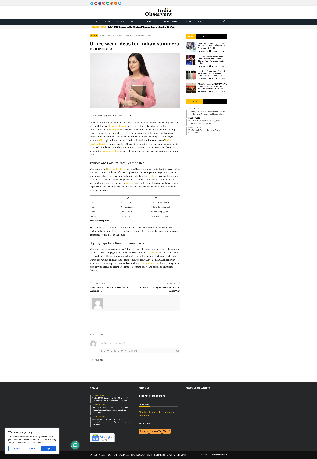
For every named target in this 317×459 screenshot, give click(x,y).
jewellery (154, 252)
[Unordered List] (118, 350)
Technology (151, 21)
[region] (32, 441)
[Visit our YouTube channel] (142, 396)
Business (135, 21)
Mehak (203, 51)
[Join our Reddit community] (160, 396)
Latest (96, 21)
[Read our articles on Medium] (153, 396)
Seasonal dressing (118, 125)
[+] (135, 351)
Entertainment (171, 21)
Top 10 (166, 431)
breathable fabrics (116, 168)
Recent (191, 36)
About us (143, 411)
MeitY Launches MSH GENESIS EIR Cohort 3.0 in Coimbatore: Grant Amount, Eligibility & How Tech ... (212, 86)
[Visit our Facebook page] (139, 396)
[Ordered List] (115, 350)
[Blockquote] (122, 350)
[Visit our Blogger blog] (157, 396)
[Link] (129, 350)
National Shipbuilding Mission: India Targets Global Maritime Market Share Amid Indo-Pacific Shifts (211, 59)
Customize (16, 448)
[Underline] (108, 350)
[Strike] (111, 350)
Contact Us (155, 431)
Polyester (154, 175)
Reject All (32, 448)
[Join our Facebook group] (164, 396)
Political (121, 21)
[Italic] (104, 350)
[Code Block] (125, 350)
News (107, 21)
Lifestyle (202, 21)
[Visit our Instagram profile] (150, 396)
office (101, 140)
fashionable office (110, 150)
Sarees (130, 207)
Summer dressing (151, 263)
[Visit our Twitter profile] (146, 396)
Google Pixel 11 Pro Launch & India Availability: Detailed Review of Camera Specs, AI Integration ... (212, 73)
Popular (202, 36)
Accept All (48, 448)
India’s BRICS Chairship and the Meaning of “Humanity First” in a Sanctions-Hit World (211, 45)
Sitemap (144, 431)
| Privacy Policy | (156, 411)
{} (132, 351)
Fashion (94, 35)
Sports (188, 21)
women (129, 183)
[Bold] (101, 350)
